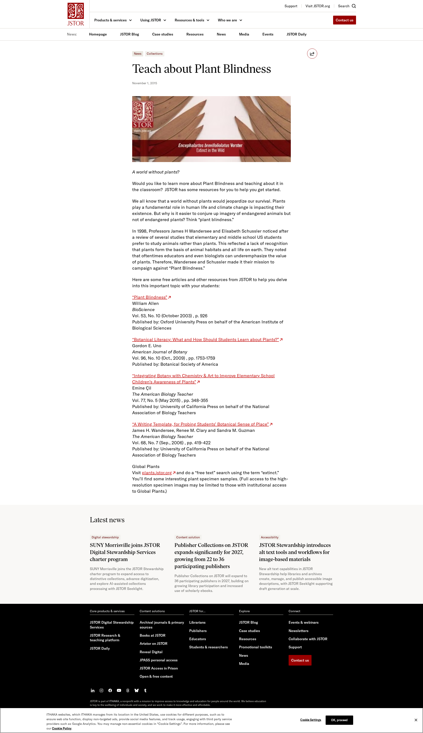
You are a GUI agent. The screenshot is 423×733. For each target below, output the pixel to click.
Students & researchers (208, 647)
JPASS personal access (159, 660)
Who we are (227, 20)
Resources (195, 34)
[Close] (416, 720)
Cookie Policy (61, 728)
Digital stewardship (105, 537)
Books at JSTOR (152, 635)
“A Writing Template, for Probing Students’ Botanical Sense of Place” (200, 424)
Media (244, 34)
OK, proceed (339, 720)
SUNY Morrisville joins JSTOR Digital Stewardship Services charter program (125, 552)
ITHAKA (114, 701)
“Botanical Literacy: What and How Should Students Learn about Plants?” (205, 339)
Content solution (188, 537)
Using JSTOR (150, 20)
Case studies (162, 34)
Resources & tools (189, 20)
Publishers (198, 631)
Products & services (110, 20)
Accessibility (269, 537)
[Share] (312, 53)
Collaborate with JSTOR (308, 639)
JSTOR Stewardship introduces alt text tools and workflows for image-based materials (295, 552)
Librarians (197, 622)
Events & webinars (304, 622)
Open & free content (156, 676)
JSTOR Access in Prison (159, 668)
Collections (155, 54)
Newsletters (298, 631)
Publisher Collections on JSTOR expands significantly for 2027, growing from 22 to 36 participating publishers (211, 555)
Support (295, 647)
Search (343, 6)
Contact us (344, 20)
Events (267, 34)
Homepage (98, 34)
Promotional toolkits (255, 647)
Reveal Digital (151, 652)
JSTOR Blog (129, 34)
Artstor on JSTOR (153, 643)
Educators (197, 639)
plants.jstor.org (157, 472)
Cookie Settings (310, 720)
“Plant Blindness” (149, 297)
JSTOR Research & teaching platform (105, 637)
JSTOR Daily (296, 34)
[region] (211, 720)
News (221, 34)
